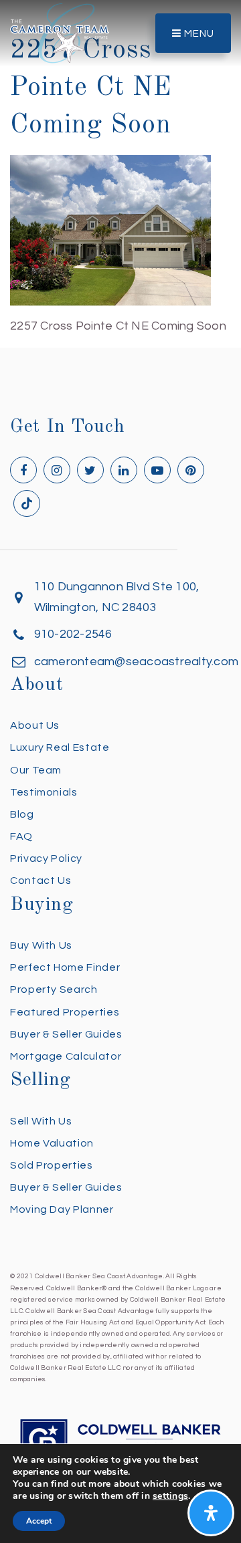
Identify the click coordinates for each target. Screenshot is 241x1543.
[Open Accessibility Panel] (210, 1513)
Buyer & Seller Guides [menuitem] (66, 1034)
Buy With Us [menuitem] (41, 945)
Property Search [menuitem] (54, 989)
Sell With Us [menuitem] (41, 1121)
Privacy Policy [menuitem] (46, 858)
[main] (120, 168)
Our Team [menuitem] (36, 770)
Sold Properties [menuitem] (51, 1165)
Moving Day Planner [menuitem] (62, 1209)
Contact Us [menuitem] (40, 880)
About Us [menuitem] (35, 725)
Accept (39, 1521)
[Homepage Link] (59, 32)
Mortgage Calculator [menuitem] (65, 1056)
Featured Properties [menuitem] (64, 1012)
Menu (197, 34)
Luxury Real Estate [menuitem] (60, 747)
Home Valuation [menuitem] (52, 1143)
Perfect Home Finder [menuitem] (65, 967)
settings (170, 1496)
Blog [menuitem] (22, 814)
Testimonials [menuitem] (44, 792)
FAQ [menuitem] (21, 836)
